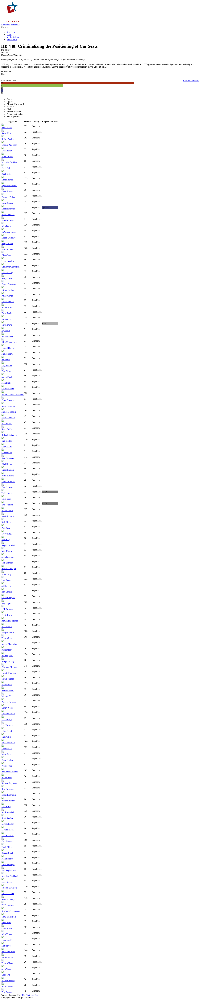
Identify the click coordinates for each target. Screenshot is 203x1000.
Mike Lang (6, 574)
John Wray (6, 969)
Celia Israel (6, 499)
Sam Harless (7, 441)
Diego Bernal (7, 180)
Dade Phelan (7, 760)
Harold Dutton (8, 348)
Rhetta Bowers (8, 214)
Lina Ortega (7, 719)
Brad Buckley (8, 220)
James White (7, 957)
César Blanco (7, 191)
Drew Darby (7, 313)
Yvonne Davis (8, 319)
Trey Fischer (7, 365)
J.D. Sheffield (8, 835)
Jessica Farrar (7, 354)
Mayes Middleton (9, 644)
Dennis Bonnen (8, 209)
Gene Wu (6, 975)
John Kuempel (8, 557)
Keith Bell (6, 174)
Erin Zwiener (7, 992)
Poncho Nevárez (9, 702)
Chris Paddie (7, 731)
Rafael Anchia (8, 139)
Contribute (5, 24)
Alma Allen (7, 127)
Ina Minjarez (7, 655)
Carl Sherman (8, 841)
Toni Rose (6, 806)
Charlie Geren (8, 388)
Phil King (6, 528)
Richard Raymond (10, 783)
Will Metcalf (7, 626)
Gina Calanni (7, 255)
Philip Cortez (7, 296)
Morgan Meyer (8, 632)
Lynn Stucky (7, 882)
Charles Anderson (9, 145)
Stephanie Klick (8, 545)
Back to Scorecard (191, 80)
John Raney (7, 777)
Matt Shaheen (8, 830)
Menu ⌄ (5, 27)
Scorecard (11, 32)
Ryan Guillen (7, 429)
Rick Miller (6, 650)
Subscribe (15, 24)
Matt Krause (7, 551)
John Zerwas (7, 986)
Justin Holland (8, 476)
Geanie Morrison (9, 673)
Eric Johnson (7, 505)
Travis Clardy (7, 272)
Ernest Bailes (7, 156)
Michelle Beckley (9, 162)
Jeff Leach (6, 586)
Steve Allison (7, 133)
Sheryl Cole (7, 278)
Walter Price (7, 766)
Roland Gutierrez (9, 435)
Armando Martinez (10, 621)
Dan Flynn (6, 371)
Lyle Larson (7, 580)
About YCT (12, 39)
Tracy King (6, 534)
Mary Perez (7, 754)
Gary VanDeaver (9, 940)
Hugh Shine (7, 847)
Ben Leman (7, 592)
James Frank (7, 377)
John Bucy (6, 226)
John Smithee (7, 859)
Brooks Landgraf (9, 568)
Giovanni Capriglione (11, 267)
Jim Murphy (7, 684)
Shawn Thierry (8, 899)
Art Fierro (6, 359)
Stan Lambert (7, 563)
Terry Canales (8, 261)
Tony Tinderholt (9, 917)
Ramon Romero (8, 801)
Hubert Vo (6, 946)
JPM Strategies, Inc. (30, 995)
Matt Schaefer (8, 824)
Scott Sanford (7, 818)
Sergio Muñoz (8, 679)
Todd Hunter (7, 493)
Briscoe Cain (7, 249)
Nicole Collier (8, 290)
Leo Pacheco (7, 725)
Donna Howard (8, 481)
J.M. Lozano (7, 609)
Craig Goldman (8, 400)
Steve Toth (6, 922)
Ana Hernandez (8, 458)
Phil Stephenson (9, 870)
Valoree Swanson (9, 888)
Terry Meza (7, 638)
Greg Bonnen (7, 203)
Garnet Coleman (9, 284)
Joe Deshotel (7, 336)
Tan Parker (6, 737)
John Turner (7, 934)
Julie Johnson (7, 510)
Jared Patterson (8, 742)
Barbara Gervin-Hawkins (13, 394)
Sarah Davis (7, 325)
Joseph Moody (8, 661)
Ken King (6, 539)
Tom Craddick (8, 301)
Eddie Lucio (7, 615)
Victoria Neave (8, 696)
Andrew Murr (8, 690)
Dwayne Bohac (8, 197)
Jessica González (9, 412)
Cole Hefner (7, 452)
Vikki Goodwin (8, 417)
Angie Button (7, 243)
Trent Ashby (7, 151)
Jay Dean (6, 330)
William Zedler (8, 980)
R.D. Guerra (7, 423)
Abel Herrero (7, 464)
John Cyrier (7, 307)
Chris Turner (7, 928)
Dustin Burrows (8, 238)
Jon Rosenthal (8, 812)
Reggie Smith (7, 853)
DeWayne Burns (9, 232)
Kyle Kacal (6, 522)
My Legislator (13, 37)
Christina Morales (9, 667)
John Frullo (6, 383)
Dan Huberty (7, 487)
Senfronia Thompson (11, 911)
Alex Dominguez (9, 342)
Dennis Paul (7, 748)
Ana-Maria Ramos (10, 771)
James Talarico (8, 893)
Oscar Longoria (8, 597)
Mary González (8, 406)
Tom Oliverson (8, 713)
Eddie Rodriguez (9, 795)
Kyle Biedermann (9, 185)
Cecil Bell (6, 168)
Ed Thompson (8, 905)
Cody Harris (7, 446)
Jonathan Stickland (10, 876)
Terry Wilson (7, 963)
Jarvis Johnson (8, 516)
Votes (9, 34)
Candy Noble (7, 708)
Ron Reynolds (8, 789)
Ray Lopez (6, 603)
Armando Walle (8, 951)
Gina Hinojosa (8, 470)
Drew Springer (8, 864)
